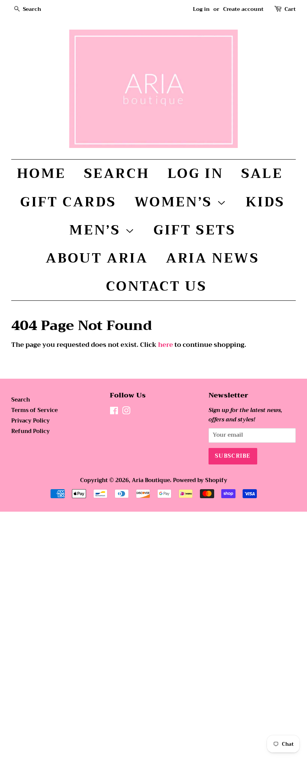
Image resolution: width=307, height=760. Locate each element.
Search (117, 173)
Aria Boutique (151, 480)
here (165, 344)
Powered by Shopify (200, 480)
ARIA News (212, 258)
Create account (243, 8)
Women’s (175, 202)
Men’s (97, 230)
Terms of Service (34, 410)
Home (41, 173)
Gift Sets (194, 230)
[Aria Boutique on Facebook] (114, 412)
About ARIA (97, 258)
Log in (201, 8)
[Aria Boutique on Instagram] (126, 412)
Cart (290, 9)
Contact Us (156, 286)
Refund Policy (30, 431)
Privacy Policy (30, 421)
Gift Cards (68, 202)
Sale (262, 173)
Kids (265, 202)
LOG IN (195, 173)
